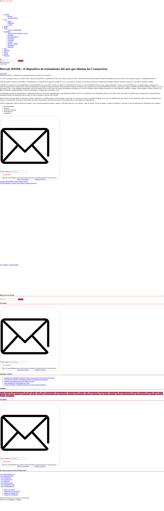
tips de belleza (153, 394)
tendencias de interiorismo (142, 394)
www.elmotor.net (6, 478)
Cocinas (10, 25)
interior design (142, 392)
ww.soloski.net (5, 481)
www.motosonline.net (6, 476)
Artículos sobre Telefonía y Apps (17, 33)
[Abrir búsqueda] (1, 59)
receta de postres (26, 394)
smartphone (113, 394)
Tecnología (7, 31)
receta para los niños (49, 394)
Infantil (6, 54)
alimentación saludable (18, 392)
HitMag (19, 499)
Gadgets (10, 42)
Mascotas (6, 55)
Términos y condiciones (11, 494)
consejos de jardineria (61, 392)
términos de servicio (40, 179)
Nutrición (6, 50)
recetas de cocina (63, 394)
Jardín (5, 52)
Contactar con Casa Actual (12, 491)
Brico (5, 49)
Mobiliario (11, 23)
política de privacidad (23, 179)
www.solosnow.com (7, 483)
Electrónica (11, 38)
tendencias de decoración (128, 394)
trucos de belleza (10, 396)
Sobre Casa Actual (9, 489)
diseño (87, 392)
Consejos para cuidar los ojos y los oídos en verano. (19, 381)
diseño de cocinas (93, 392)
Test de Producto (13, 18)
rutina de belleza (95, 394)
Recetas (10, 16)
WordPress (12, 499)
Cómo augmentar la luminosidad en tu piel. (17, 383)
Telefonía (10, 47)
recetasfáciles (71, 394)
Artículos (6, 14)
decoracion (82, 392)
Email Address (5, 171)
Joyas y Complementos (14, 30)
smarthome (106, 394)
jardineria (155, 392)
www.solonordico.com (7, 484)
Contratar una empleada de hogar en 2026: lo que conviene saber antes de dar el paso (29, 378)
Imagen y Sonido (13, 43)
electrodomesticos (113, 392)
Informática (11, 45)
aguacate (2, 392)
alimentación (8, 392)
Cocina (38, 392)
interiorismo (150, 392)
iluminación (135, 392)
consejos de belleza (50, 392)
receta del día (17, 394)
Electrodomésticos (13, 37)
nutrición (11, 394)
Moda (5, 28)
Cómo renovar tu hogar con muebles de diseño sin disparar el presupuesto (26, 379)
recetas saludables (79, 394)
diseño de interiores (104, 392)
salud (101, 394)
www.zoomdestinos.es (7, 486)
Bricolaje (33, 392)
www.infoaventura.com (7, 474)
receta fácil (33, 394)
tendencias (118, 394)
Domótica (10, 35)
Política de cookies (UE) (11, 493)
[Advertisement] (34, 7)
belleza (29, 392)
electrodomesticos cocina (125, 392)
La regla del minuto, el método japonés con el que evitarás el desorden (25, 385)
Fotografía (11, 40)
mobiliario (2, 394)
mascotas (160, 392)
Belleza (6, 26)
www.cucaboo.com (6, 479)
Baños (9, 21)
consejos (43, 392)
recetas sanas (88, 394)
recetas (56, 394)
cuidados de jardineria (73, 392)
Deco (5, 19)
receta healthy (40, 394)
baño (25, 392)
